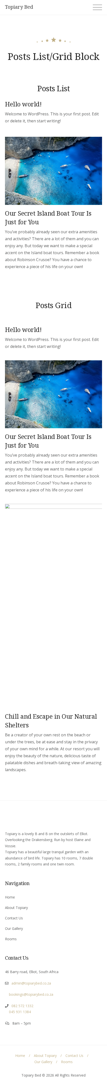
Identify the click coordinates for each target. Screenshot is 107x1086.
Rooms (11, 939)
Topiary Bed (19, 6)
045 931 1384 (18, 1011)
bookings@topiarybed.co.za (29, 994)
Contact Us (14, 918)
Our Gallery (14, 928)
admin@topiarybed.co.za (29, 983)
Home (10, 897)
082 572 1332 (20, 1005)
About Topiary (16, 907)
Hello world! (23, 104)
